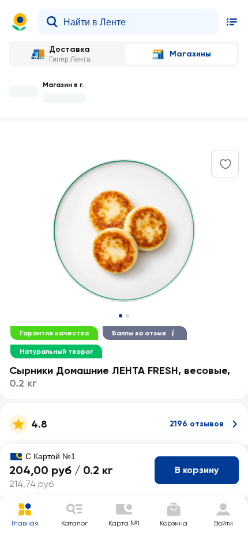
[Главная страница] (19, 22)
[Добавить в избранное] (225, 164)
